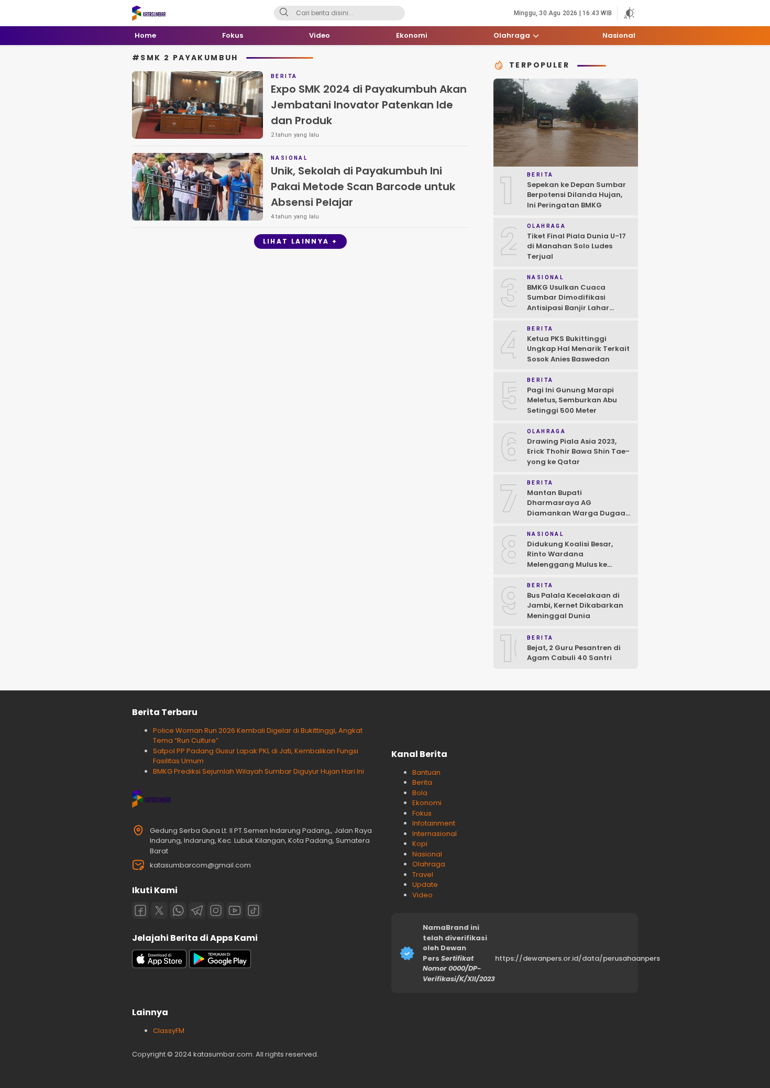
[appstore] (159, 966)
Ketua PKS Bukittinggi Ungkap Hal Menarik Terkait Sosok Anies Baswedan (578, 349)
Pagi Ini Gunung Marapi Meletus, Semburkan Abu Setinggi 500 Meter (572, 400)
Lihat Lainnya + (300, 241)
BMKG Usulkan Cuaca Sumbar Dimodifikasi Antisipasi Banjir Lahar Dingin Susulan (568, 302)
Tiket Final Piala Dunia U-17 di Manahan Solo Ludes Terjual (576, 246)
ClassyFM (168, 1031)
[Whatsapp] (178, 910)
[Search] (283, 13)
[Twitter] (159, 910)
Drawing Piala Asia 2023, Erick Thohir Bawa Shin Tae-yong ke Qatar (578, 451)
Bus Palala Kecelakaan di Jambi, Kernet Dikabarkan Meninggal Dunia (575, 605)
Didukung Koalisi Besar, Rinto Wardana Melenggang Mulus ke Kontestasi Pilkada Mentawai (570, 564)
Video (422, 895)
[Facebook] (140, 910)
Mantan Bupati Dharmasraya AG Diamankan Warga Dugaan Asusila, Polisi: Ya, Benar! (578, 508)
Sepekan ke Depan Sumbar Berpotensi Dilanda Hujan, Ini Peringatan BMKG (576, 195)
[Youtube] (234, 910)
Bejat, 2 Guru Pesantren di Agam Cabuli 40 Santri (574, 653)
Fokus (422, 813)
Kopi (419, 844)
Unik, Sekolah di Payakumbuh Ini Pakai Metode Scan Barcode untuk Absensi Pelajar (363, 186)
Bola (419, 793)
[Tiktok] (253, 910)
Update (425, 884)
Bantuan (426, 772)
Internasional (434, 834)
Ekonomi (427, 803)
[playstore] (220, 966)
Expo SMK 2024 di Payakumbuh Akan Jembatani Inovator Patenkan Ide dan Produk (369, 105)
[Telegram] (197, 910)
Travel (422, 875)
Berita (422, 782)
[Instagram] (215, 910)
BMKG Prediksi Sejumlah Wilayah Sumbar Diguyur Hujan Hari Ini (258, 771)
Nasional (427, 854)
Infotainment (433, 823)
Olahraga (428, 864)
